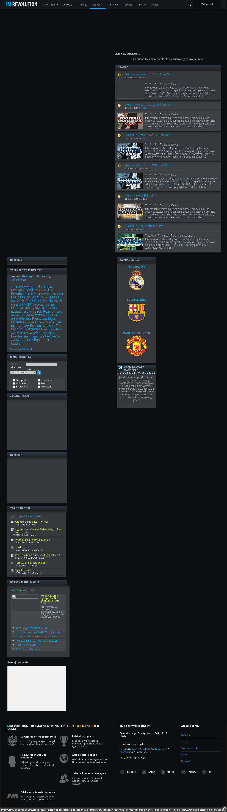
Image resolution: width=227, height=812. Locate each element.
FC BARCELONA (136, 299)
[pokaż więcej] (144, 751)
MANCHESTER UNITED (136, 333)
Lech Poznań (45, 311)
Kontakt (184, 741)
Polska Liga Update (83, 736)
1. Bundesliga (18, 287)
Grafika (23, 591)
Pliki (30, 591)
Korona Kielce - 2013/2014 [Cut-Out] (149, 74)
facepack (52, 336)
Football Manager (45, 304)
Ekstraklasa (45, 294)
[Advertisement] (37, 424)
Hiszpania (48, 307)
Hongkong (28, 311)
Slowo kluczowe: (16, 365)
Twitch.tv (191, 771)
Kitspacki (20, 383)
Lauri (136, 749)
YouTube (171, 771)
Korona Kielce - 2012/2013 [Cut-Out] (149, 104)
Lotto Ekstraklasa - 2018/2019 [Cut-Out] (39, 632)
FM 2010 (32, 297)
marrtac (143, 78)
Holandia (16, 311)
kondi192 (144, 108)
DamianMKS (145, 169)
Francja (17, 307)
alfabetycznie (30, 276)
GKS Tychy (32, 308)
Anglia (32, 286)
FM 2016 (16, 304)
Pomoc (184, 754)
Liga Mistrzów (34, 315)
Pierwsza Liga (43, 318)
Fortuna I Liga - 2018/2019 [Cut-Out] (36, 636)
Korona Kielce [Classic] (140, 195)
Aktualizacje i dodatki (84, 754)
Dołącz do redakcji (190, 748)
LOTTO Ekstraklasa (184, 235)
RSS (209, 771)
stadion (17, 343)
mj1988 (148, 749)
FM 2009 (18, 297)
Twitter (151, 771)
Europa (152, 235)
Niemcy (25, 318)
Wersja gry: (33, 369)
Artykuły (14, 591)
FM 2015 (55, 300)
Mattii (143, 229)
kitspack (26, 339)
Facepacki (119, 74)
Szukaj (189, 4)
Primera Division (44, 322)
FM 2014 (41, 300)
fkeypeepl (162, 749)
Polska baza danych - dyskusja (37, 792)
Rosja (26, 326)
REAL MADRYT (136, 266)
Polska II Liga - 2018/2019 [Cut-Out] (36, 640)
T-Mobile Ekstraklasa (35, 327)
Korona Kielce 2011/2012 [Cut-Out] (148, 135)
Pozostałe (46, 386)
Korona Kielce (170, 84)
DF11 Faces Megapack (29, 649)
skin (53, 339)
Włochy (39, 332)
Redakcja (185, 734)
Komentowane (34, 517)
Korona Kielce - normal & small (145, 226)
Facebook (130, 771)
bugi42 (125, 749)
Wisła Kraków (25, 333)
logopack (41, 339)
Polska (164, 235)
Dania (34, 294)
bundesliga (19, 336)
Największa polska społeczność (38, 736)
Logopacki (46, 380)
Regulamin (186, 761)
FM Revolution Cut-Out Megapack (33, 756)
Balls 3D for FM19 (26, 645)
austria (50, 333)
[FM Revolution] (23, 4)
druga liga (36, 336)
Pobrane (22, 517)
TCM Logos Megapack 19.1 (31, 628)
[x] (224, 807)
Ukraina (47, 329)
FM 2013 (26, 300)
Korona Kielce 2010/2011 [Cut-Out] (148, 165)
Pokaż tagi (21, 348)
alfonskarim (128, 751)
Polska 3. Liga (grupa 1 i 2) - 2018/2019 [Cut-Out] (50, 599)
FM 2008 (58, 294)
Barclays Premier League (31, 288)
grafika (15, 340)
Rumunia (37, 325)
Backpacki (21, 386)
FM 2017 (28, 304)
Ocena (13, 517)
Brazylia (42, 290)
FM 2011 (46, 297)
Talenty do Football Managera (89, 773)
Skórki (44, 383)
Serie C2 (50, 326)
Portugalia (28, 322)
